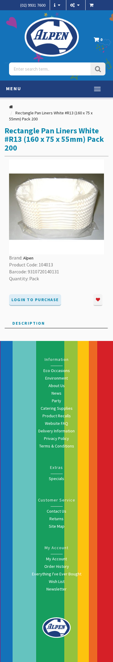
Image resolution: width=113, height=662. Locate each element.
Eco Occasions (56, 370)
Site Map (56, 526)
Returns (56, 518)
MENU (13, 88)
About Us (57, 385)
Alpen (28, 258)
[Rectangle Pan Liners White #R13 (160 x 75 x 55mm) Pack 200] (56, 206)
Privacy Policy (56, 438)
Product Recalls (56, 416)
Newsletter (56, 589)
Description (28, 323)
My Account (56, 559)
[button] (99, 41)
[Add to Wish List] (97, 300)
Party (56, 400)
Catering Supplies (57, 408)
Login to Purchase (35, 299)
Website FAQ (56, 423)
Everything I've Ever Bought (56, 574)
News (56, 393)
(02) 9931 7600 (33, 5)
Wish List (56, 581)
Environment (56, 378)
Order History (56, 566)
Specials (56, 478)
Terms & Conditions (56, 446)
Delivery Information (56, 431)
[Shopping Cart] (92, 5)
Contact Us (56, 511)
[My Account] (76, 5)
